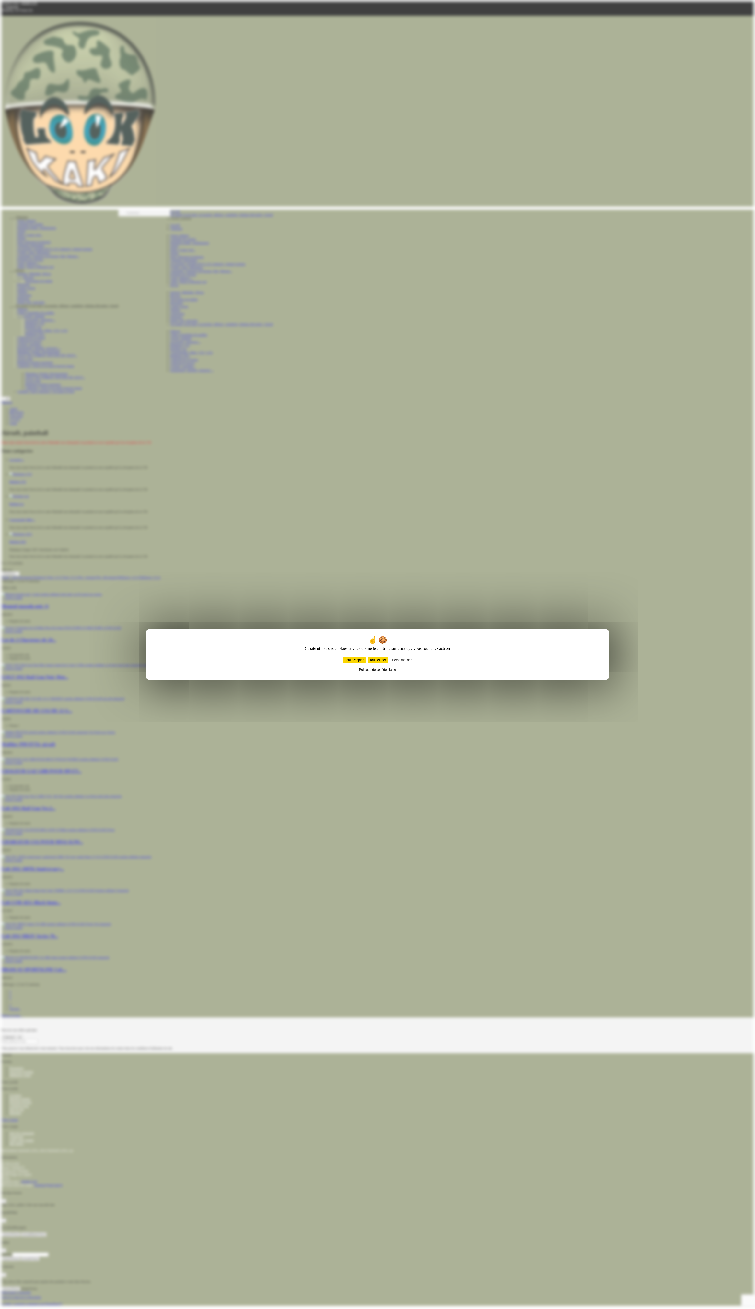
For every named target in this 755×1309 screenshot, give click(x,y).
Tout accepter (354, 660)
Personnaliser (402, 660)
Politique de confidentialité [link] (377, 669)
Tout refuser (378, 660)
